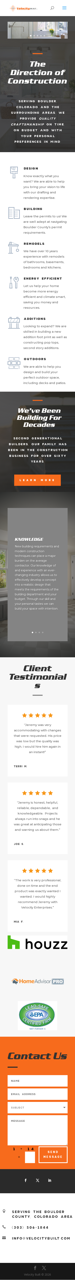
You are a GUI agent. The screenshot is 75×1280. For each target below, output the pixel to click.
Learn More (37, 480)
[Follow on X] (37, 1180)
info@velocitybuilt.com (41, 1238)
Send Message (53, 1154)
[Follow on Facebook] (25, 1180)
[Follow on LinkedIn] (49, 1180)
